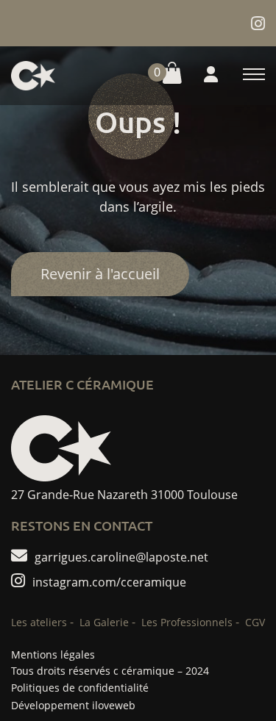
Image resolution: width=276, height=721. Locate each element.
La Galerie (104, 622)
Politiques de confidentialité (80, 688)
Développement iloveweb (73, 705)
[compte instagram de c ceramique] (258, 23)
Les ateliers (39, 622)
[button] (161, 75)
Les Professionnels (187, 622)
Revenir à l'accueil (100, 274)
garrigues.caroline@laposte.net (121, 556)
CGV (255, 622)
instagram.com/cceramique (109, 581)
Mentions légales (53, 654)
